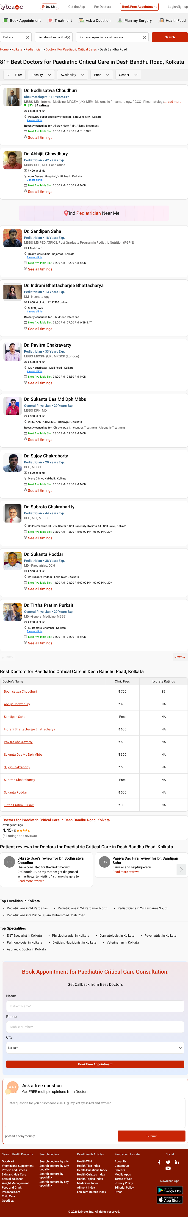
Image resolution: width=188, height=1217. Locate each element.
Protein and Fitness (14, 1170)
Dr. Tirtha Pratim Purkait (48, 605)
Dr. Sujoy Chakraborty (46, 456)
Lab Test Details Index (91, 1192)
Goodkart (8, 1161)
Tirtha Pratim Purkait (19, 805)
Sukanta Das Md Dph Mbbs (23, 754)
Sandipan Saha (14, 717)
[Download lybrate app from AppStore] (169, 1203)
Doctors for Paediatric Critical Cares (71, 49)
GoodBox (8, 1200)
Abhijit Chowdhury (17, 704)
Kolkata (16, 49)
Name (11, 996)
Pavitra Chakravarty (18, 742)
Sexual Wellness (12, 1179)
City (9, 1037)
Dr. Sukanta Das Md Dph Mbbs (55, 399)
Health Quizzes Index (91, 1174)
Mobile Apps (123, 1174)
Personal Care (11, 1192)
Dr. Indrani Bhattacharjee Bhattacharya (64, 285)
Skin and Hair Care (14, 1174)
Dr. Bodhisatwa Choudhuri (50, 90)
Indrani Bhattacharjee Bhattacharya (29, 729)
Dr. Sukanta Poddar (43, 554)
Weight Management (15, 1183)
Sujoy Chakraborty (17, 767)
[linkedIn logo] (177, 1164)
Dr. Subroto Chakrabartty (49, 507)
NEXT (178, 657)
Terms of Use (123, 1179)
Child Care (8, 1196)
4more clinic (34, 120)
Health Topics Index (90, 1179)
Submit (152, 1136)
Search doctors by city (54, 1161)
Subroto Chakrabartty (19, 780)
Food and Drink (12, 1187)
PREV (9, 657)
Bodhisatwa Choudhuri (20, 691)
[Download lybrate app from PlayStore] (169, 1193)
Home (4, 49)
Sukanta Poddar (15, 792)
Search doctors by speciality (51, 1175)
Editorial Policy (124, 1187)
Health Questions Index (92, 1170)
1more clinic (34, 311)
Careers (120, 1170)
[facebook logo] (159, 1164)
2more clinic (34, 179)
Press (118, 1192)
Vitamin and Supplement (17, 1165)
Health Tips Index (88, 1165)
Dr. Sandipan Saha (42, 231)
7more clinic (34, 371)
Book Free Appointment (139, 6)
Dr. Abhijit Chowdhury (46, 153)
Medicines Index (88, 1183)
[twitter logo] (168, 1164)
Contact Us (122, 1165)
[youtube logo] (168, 1170)
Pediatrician (33, 49)
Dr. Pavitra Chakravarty (47, 345)
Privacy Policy (124, 1183)
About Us (121, 1161)
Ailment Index (86, 1187)
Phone (11, 1016)
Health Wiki (84, 1161)
